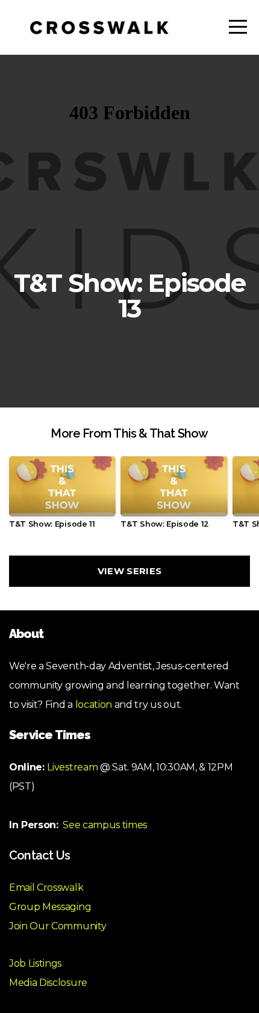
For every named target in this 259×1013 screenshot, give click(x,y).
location (93, 704)
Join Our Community (57, 926)
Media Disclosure (48, 982)
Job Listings (35, 963)
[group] (62, 496)
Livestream (72, 767)
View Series (129, 571)
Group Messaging (50, 906)
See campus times (105, 825)
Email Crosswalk (46, 887)
